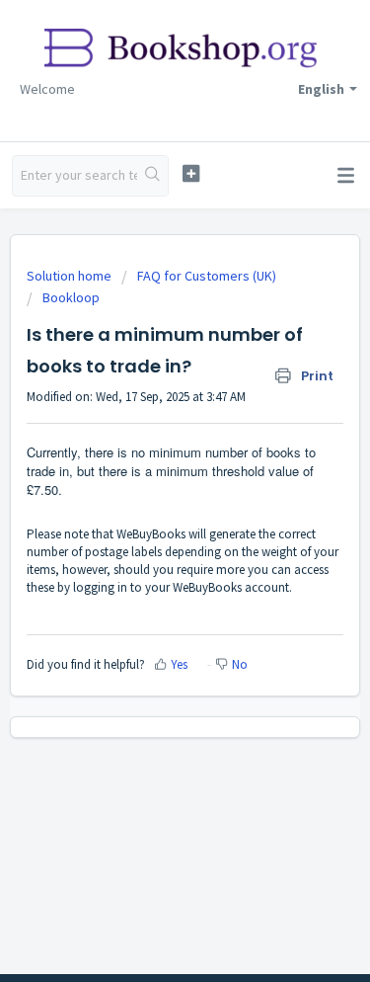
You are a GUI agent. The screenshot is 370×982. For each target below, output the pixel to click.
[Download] (149, 476)
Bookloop (71, 297)
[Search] (152, 176)
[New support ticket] (191, 173)
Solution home (70, 276)
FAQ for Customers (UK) (206, 276)
